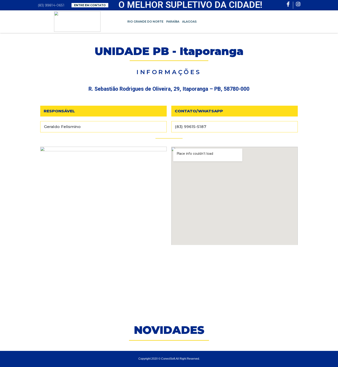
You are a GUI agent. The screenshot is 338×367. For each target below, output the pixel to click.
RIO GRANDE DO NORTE (145, 21)
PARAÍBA (172, 21)
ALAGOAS (189, 21)
